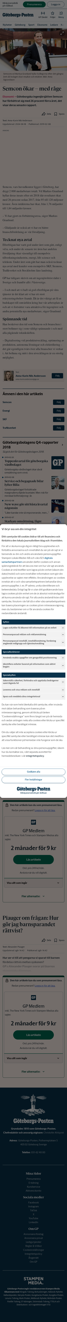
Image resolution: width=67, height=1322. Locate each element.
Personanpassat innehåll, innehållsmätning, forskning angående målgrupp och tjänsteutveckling (29, 642)
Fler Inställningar (33, 779)
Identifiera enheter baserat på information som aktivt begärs (29, 665)
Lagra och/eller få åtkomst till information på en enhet (29, 627)
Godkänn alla (33, 771)
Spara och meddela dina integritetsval (21, 696)
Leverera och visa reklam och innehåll (21, 689)
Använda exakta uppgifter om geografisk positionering (30, 657)
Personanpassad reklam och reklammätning (24, 634)
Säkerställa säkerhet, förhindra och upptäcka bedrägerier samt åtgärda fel (31, 682)
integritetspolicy (35, 755)
